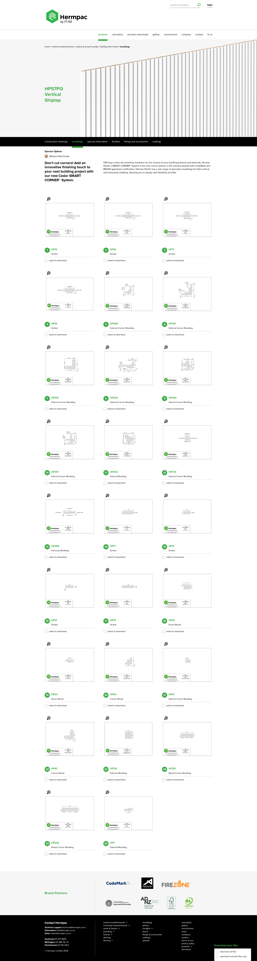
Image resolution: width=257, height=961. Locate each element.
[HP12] (164, 493)
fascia (145, 931)
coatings (146, 937)
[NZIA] (118, 903)
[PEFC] (189, 903)
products (103, 34)
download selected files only (233, 956)
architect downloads (137, 34)
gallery (156, 34)
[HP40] (105, 642)
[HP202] (47, 790)
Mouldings (77, 141)
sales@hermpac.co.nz (61, 933)
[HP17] (164, 197)
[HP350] (164, 345)
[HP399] (47, 493)
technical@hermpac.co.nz (74, 927)
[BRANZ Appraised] (148, 883)
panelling (107, 931)
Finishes (116, 141)
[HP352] (105, 419)
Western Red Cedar (59, 156)
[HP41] (164, 642)
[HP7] (105, 790)
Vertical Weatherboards (63, 46)
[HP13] (47, 568)
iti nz (209, 34)
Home (48, 46)
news (184, 931)
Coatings (156, 141)
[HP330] (105, 345)
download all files (228, 951)
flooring (106, 940)
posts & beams (110, 928)
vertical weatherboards (114, 922)
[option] (128, 88)
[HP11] (105, 493)
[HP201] (164, 716)
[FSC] (171, 903)
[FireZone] (177, 883)
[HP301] (164, 271)
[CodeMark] (118, 883)
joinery (145, 925)
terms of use (187, 940)
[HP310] (47, 345)
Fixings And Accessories (136, 141)
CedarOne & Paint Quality (87, 46)
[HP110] (105, 716)
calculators (117, 34)
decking (107, 937)
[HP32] (164, 568)
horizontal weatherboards (115, 925)
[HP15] (47, 197)
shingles (146, 928)
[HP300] (105, 271)
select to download (58, 260)
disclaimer (186, 949)
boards (106, 934)
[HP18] (47, 271)
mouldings (147, 922)
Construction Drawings (56, 141)
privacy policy (188, 943)
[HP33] (47, 642)
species (146, 940)
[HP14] (105, 568)
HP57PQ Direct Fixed (109, 46)
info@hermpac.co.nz (65, 930)
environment (170, 34)
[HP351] (47, 419)
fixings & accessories (152, 934)
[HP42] (47, 716)
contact (199, 34)
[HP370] (164, 419)
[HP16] (105, 197)
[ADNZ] (150, 903)
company (186, 34)
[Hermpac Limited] (67, 15)
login (209, 4)
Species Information (97, 141)
